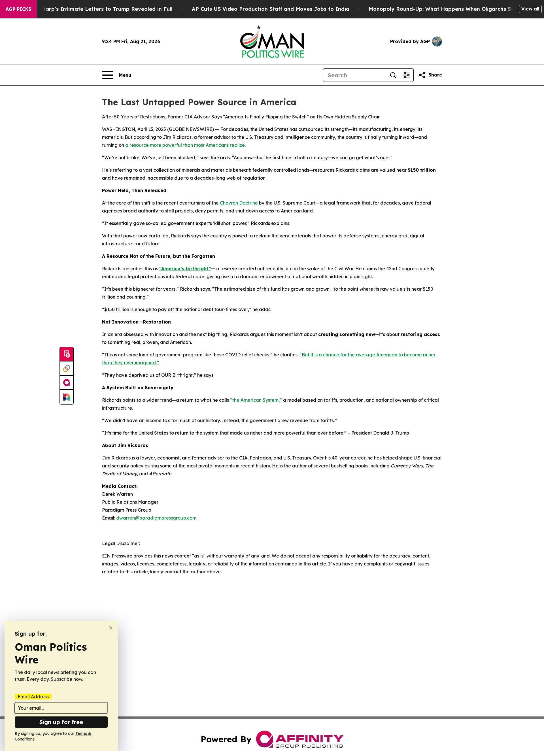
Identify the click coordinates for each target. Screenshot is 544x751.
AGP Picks (18, 9)
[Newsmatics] (66, 397)
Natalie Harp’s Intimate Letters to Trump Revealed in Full (97, 9)
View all (530, 9)
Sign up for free (61, 722)
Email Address (33, 696)
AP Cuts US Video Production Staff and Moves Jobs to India (270, 9)
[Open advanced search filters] (406, 75)
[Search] (393, 75)
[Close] (110, 628)
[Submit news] (66, 354)
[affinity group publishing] (66, 383)
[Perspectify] (66, 368)
